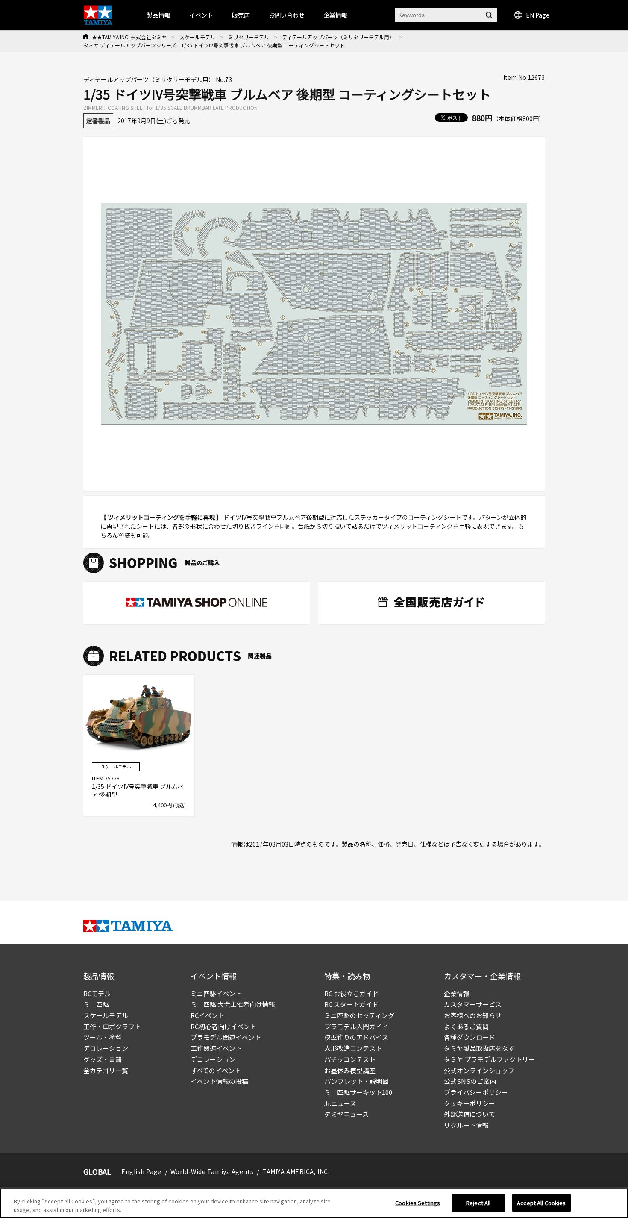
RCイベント (207, 1015)
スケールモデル (197, 37)
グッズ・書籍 (102, 1059)
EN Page (537, 15)
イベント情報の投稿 (219, 1081)
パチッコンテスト (350, 1059)
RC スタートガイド (351, 1004)
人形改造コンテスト (353, 1048)
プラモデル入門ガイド (356, 1026)
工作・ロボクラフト (112, 1026)
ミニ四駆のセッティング (359, 1015)
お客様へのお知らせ (473, 1015)
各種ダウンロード (469, 1037)
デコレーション (105, 1048)
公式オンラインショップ (479, 1070)
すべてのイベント (216, 1070)
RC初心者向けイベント (223, 1026)
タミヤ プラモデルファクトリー (489, 1059)
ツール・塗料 (102, 1037)
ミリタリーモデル (248, 37)
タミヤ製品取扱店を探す (479, 1048)
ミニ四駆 (96, 1004)
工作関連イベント (216, 1048)
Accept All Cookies (541, 1203)
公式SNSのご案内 (470, 1081)
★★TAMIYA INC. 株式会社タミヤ (129, 37)
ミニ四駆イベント (216, 993)
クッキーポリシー (469, 1103)
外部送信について (469, 1113)
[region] (314, 1203)
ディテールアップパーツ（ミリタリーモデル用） (338, 37)
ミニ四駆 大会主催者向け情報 (233, 1004)
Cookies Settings (417, 1203)
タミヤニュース (346, 1113)
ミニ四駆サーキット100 (358, 1092)
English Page (141, 1171)
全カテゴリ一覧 (105, 1070)
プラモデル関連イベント (226, 1037)
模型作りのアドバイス (356, 1037)
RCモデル (97, 993)
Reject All (478, 1203)
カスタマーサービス (473, 1004)
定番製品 (98, 120)
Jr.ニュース (340, 1103)
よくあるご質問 (466, 1026)
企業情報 (457, 993)
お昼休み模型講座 (350, 1070)
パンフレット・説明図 (356, 1081)
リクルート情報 (466, 1125)
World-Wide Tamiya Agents (211, 1171)
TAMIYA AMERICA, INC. (295, 1171)
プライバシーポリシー (476, 1092)
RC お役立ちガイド (351, 993)
